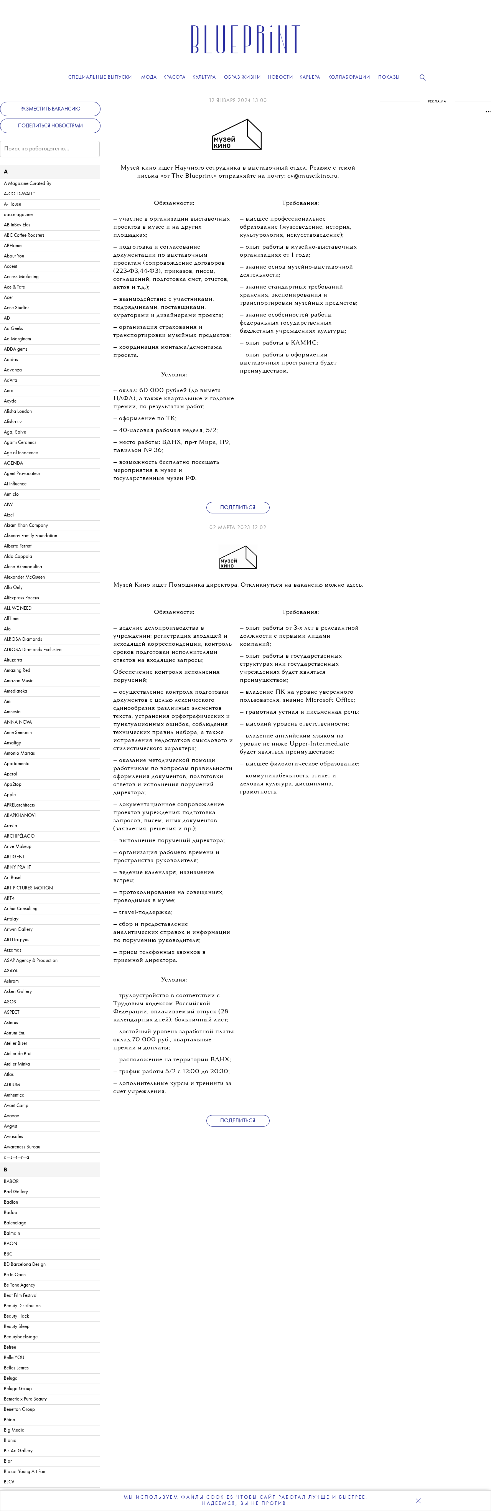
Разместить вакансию (50, 109)
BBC (8, 1254)
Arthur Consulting (21, 908)
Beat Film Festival (21, 1295)
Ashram (11, 981)
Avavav (11, 1115)
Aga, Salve (15, 432)
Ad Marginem (17, 339)
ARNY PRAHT (17, 867)
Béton (9, 1419)
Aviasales (13, 1136)
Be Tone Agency (19, 1285)
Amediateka (15, 691)
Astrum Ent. (14, 1033)
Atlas (9, 1074)
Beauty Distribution (22, 1305)
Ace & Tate (14, 287)
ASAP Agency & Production (31, 960)
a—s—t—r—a (16, 1157)
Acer (8, 297)
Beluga (11, 1378)
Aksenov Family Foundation (30, 535)
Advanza (13, 370)
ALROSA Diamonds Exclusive (32, 649)
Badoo (10, 1212)
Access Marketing (21, 276)
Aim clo (11, 494)
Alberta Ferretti (18, 546)
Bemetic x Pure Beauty (25, 1399)
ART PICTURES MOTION (28, 888)
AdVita (10, 380)
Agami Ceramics (20, 442)
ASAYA (11, 970)
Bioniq (10, 1440)
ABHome (12, 245)
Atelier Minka (17, 1064)
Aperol (10, 774)
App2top (12, 784)
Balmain (12, 1233)
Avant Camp (16, 1105)
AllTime (11, 618)
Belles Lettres (16, 1368)
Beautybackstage (21, 1336)
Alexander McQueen (24, 577)
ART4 (9, 898)
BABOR (11, 1181)
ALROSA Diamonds (23, 639)
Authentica (14, 1095)
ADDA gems (16, 349)
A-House (12, 204)
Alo (7, 629)
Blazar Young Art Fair (25, 1471)
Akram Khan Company (26, 525)
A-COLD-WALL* (19, 193)
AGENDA (13, 463)
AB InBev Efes (17, 225)
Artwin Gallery (18, 929)
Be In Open (15, 1274)
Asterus (11, 1022)
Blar (8, 1461)
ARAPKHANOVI (20, 815)
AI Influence (15, 484)
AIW (8, 504)
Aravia (10, 825)
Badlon (11, 1202)
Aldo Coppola (18, 556)
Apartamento (17, 763)
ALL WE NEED (17, 608)
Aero (8, 390)
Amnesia (12, 711)
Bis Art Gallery (18, 1450)
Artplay (11, 919)
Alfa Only (13, 587)
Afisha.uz (13, 421)
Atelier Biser (15, 1043)
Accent (10, 266)
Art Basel (12, 877)
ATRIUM (12, 1084)
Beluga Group (18, 1388)
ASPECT (12, 1012)
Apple (10, 794)
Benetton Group (19, 1409)
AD (7, 318)
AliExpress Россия (21, 597)
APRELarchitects (19, 805)
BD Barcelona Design (25, 1264)
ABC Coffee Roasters (24, 235)
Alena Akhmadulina (23, 566)
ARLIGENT (14, 856)
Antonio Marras (19, 753)
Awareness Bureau (22, 1147)
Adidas (11, 359)
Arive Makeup (17, 846)
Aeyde (10, 401)
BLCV (9, 1482)
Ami (8, 701)
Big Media (14, 1430)
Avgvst (10, 1126)
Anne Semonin (18, 732)
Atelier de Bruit (18, 1053)
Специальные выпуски (100, 77)
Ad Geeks (13, 328)
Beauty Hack (16, 1316)
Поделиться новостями (50, 126)
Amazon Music (18, 680)
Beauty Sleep (17, 1326)
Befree (10, 1347)
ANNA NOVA (18, 722)
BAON (10, 1243)
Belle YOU (14, 1357)
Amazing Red (17, 670)
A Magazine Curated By (27, 183)
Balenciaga (15, 1223)
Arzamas (12, 950)
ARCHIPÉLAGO (19, 836)
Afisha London (18, 411)
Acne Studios (17, 307)
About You (14, 256)
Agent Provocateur (22, 473)
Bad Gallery (16, 1191)
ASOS (10, 1002)
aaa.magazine (18, 214)
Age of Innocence (21, 452)
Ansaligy (12, 743)
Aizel (9, 515)
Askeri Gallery (18, 991)
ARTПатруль (16, 939)
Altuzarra (13, 660)
